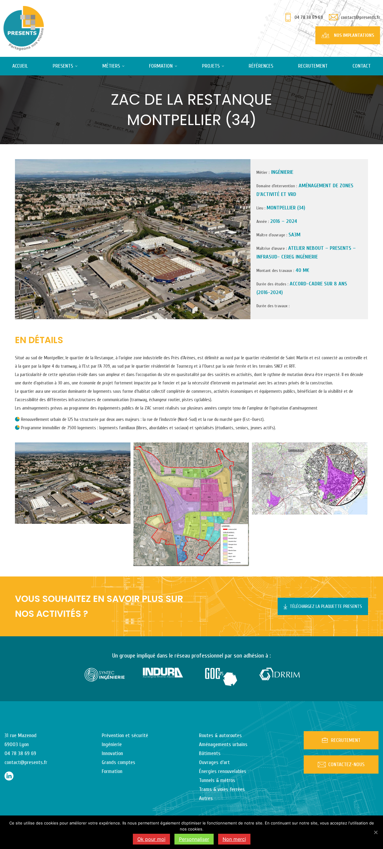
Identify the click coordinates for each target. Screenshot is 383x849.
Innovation (112, 753)
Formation (112, 771)
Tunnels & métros (217, 780)
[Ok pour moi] (376, 832)
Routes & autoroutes (220, 735)
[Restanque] (72, 483)
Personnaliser (194, 839)
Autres (206, 798)
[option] (104, 675)
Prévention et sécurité (125, 735)
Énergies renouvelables (222, 771)
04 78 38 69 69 (308, 17)
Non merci (234, 839)
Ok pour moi (151, 839)
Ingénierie (112, 744)
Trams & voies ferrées (222, 789)
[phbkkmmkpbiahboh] (191, 504)
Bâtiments (210, 753)
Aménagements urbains (223, 744)
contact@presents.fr (360, 17)
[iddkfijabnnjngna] (309, 478)
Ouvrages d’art (214, 762)
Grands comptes (118, 762)
